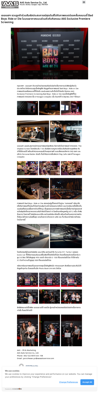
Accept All (87, 382)
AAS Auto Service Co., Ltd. (33, 2)
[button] (84, 2)
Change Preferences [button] (68, 382)
